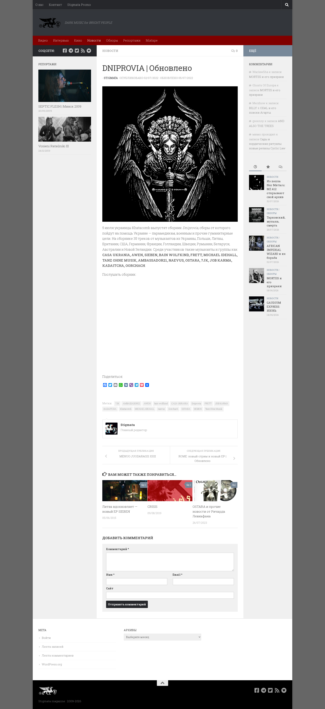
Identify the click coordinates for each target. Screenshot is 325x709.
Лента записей (52, 646)
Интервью (61, 40)
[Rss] (82, 50)
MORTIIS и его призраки (266, 77)
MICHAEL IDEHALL (144, 408)
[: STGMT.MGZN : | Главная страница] (49, 22)
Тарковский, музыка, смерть (276, 221)
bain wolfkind (161, 403)
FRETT (208, 403)
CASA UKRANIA (179, 403)
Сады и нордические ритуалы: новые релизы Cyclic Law (267, 143)
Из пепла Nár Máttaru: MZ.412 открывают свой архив (276, 189)
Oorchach (173, 408)
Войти (46, 638)
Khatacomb (125, 408)
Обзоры (112, 40)
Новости (94, 40)
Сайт (109, 588)
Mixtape (152, 40)
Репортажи (131, 40)
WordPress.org (52, 664)
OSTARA (186, 408)
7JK (117, 403)
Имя (110, 574)
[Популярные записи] (268, 167)
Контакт (55, 5)
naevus (161, 408)
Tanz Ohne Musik (213, 408)
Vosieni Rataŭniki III (53, 146)
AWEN (147, 403)
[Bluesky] (89, 50)
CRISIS (152, 506)
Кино (78, 40)
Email (177, 574)
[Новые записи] (255, 167)
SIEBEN (198, 408)
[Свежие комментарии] (280, 167)
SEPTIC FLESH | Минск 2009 (59, 106)
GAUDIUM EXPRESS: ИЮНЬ (274, 306)
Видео (43, 40)
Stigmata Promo (79, 5)
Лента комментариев (58, 655)
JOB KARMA (221, 403)
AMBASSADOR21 (131, 403)
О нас (39, 5)
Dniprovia (196, 403)
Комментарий (117, 549)
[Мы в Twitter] (76, 50)
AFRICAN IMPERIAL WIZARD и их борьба (276, 252)
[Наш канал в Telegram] (70, 50)
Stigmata (111, 78)
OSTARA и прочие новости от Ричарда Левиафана (209, 511)
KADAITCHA (110, 408)
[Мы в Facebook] (64, 50)
